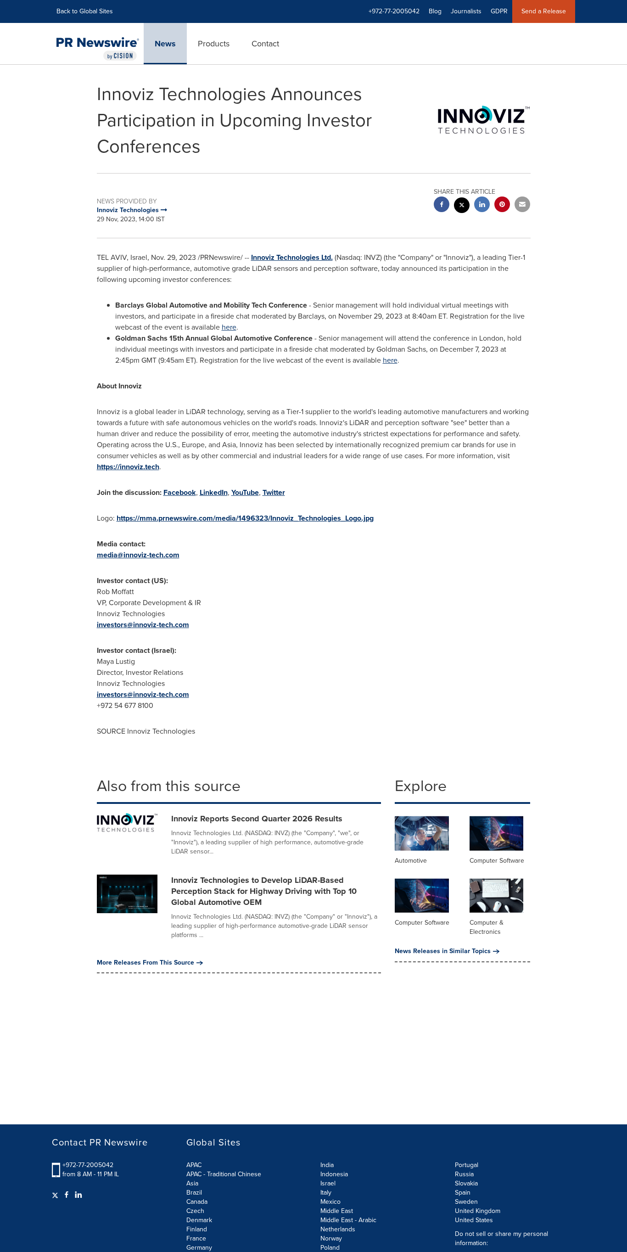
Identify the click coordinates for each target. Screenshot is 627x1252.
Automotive (411, 860)
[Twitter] (56, 1195)
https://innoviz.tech (128, 466)
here (229, 327)
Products (214, 44)
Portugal (466, 1165)
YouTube (245, 492)
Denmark (199, 1220)
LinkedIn (214, 492)
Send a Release (543, 11)
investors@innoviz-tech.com (143, 624)
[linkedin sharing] (482, 205)
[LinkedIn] (78, 1195)
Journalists (466, 11)
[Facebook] (66, 1195)
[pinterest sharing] (502, 205)
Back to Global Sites (84, 11)
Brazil (194, 1192)
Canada (196, 1202)
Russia (464, 1174)
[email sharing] (522, 205)
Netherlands (337, 1229)
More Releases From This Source (145, 962)
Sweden (466, 1202)
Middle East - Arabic (348, 1220)
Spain (462, 1192)
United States (474, 1220)
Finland (196, 1229)
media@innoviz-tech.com (138, 555)
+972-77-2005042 (87, 1165)
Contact (265, 44)
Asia (192, 1183)
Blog (435, 11)
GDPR (499, 11)
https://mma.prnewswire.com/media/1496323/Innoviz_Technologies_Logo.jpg (245, 518)
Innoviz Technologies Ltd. (292, 257)
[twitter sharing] (462, 206)
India (327, 1165)
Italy (325, 1192)
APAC (194, 1165)
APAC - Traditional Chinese (223, 1174)
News (165, 44)
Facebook (179, 492)
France (196, 1238)
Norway (331, 1238)
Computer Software (497, 860)
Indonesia (334, 1174)
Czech (195, 1211)
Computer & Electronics (487, 927)
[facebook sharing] (441, 205)
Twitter (274, 492)
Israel (328, 1183)
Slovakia (466, 1183)
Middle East (336, 1211)
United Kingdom (477, 1211)
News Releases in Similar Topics (443, 951)
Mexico (330, 1202)
